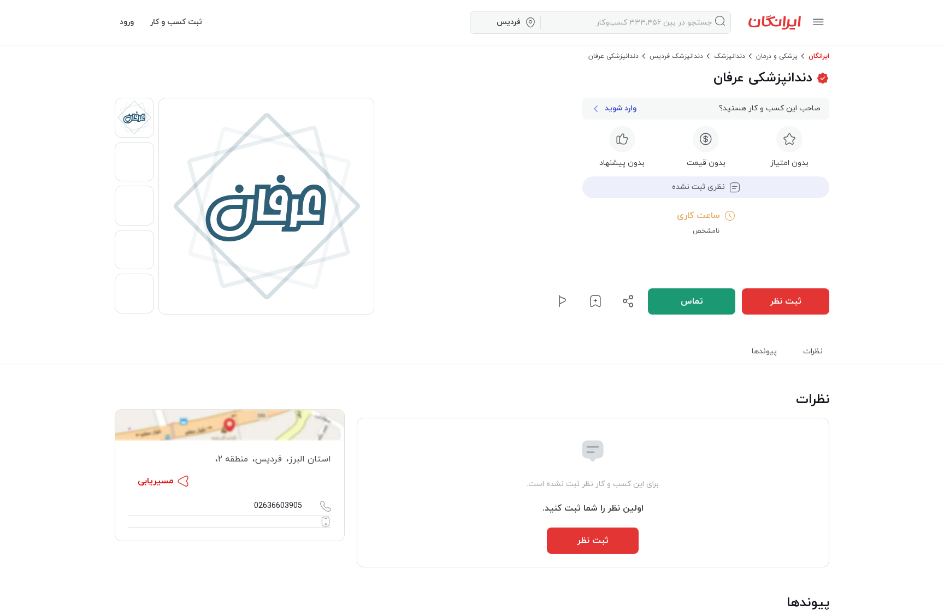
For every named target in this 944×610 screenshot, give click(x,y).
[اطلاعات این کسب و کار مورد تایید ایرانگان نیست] (822, 78)
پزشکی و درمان (777, 56)
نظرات (813, 351)
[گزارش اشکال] (563, 301)
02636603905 (278, 506)
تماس (692, 301)
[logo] (774, 22)
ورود (127, 22)
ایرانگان (819, 56)
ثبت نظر (785, 301)
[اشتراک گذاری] (628, 301)
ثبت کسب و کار (176, 22)
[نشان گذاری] (595, 301)
